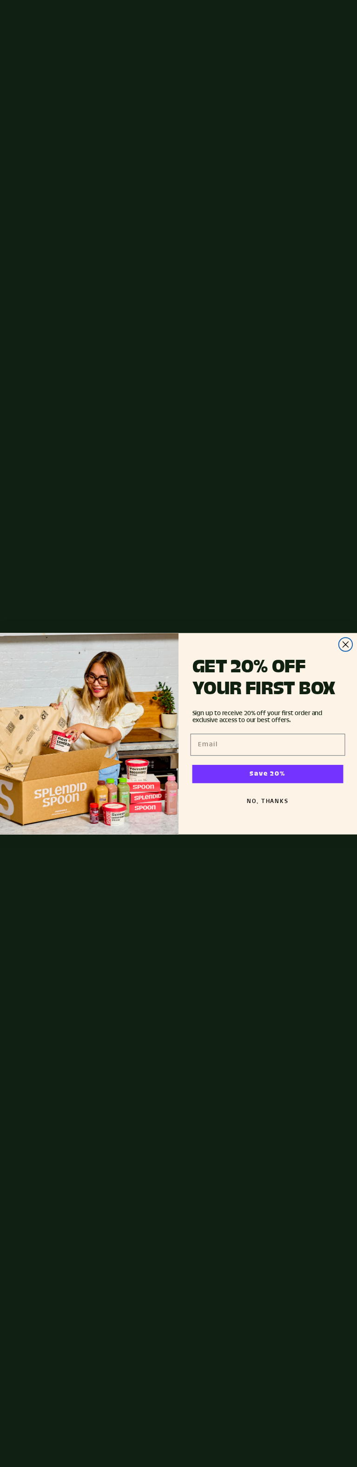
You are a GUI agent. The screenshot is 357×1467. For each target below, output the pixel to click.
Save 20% (268, 773)
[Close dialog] (346, 644)
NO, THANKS (268, 801)
